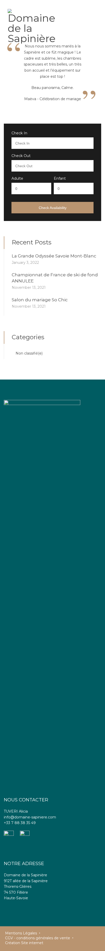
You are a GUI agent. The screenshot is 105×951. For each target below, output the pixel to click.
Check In (19, 133)
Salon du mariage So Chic (40, 299)
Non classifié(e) (29, 353)
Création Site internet (24, 943)
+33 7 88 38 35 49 (20, 822)
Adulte (17, 178)
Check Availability (53, 208)
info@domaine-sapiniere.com (30, 817)
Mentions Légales (21, 933)
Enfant (60, 178)
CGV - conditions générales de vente (37, 938)
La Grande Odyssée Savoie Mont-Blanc (54, 255)
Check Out (21, 156)
